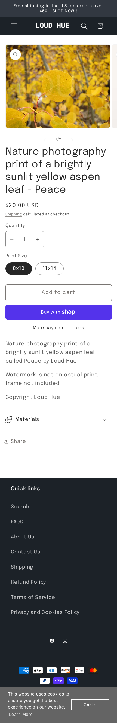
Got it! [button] (90, 705)
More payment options (58, 328)
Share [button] (18, 441)
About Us (22, 537)
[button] (14, 26)
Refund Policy (28, 582)
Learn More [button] (21, 714)
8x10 (19, 268)
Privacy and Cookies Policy (45, 612)
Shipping (13, 214)
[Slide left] (45, 140)
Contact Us (25, 552)
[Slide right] (72, 140)
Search (20, 506)
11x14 (50, 268)
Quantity (15, 225)
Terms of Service (33, 597)
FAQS (17, 522)
